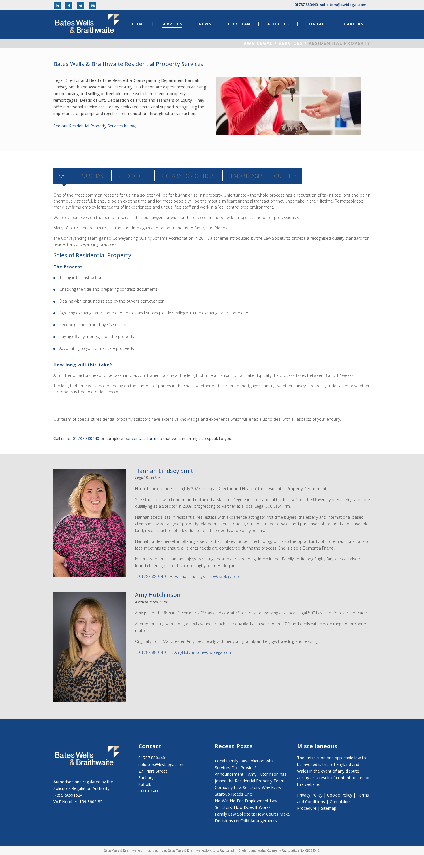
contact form (144, 438)
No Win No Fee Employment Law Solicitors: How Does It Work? (246, 804)
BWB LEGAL (258, 43)
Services (291, 43)
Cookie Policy (339, 795)
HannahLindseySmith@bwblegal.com (208, 576)
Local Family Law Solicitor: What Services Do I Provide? (245, 764)
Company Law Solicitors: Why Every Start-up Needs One (248, 791)
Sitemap (328, 808)
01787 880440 (306, 4)
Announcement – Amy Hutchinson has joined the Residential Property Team (250, 777)
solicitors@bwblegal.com (343, 4)
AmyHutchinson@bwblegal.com (203, 652)
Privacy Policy (309, 795)
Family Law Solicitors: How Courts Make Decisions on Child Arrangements (252, 817)
